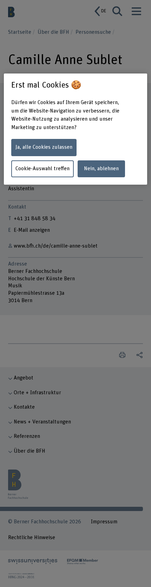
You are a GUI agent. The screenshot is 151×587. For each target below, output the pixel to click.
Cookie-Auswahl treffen (42, 168)
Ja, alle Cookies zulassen (43, 147)
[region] (75, 129)
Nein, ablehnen (101, 168)
